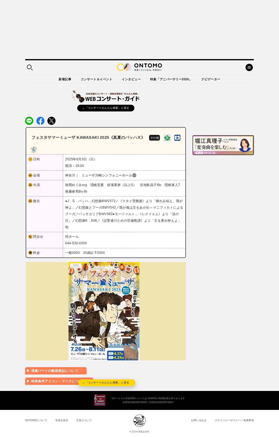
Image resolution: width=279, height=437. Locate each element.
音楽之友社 (61, 420)
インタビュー (131, 79)
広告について (84, 420)
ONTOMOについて (36, 420)
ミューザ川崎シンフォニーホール (107, 175)
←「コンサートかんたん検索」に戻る (105, 107)
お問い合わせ (199, 420)
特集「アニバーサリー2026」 (171, 79)
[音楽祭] (34, 149)
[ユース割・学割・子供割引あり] (167, 137)
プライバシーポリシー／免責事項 (234, 420)
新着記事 (65, 79)
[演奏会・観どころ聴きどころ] (177, 137)
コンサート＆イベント (96, 79)
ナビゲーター (210, 79)
